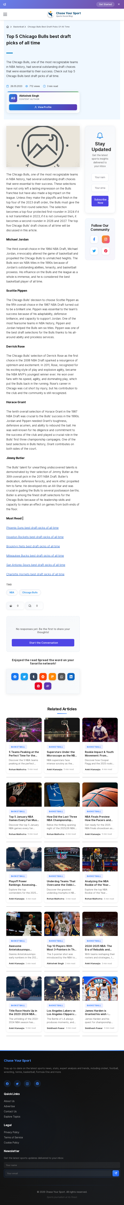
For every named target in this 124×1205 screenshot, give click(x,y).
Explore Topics (12, 1116)
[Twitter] (94, 251)
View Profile (45, 107)
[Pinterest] (106, 251)
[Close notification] (119, 4)
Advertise (9, 1106)
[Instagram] (106, 239)
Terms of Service (13, 1137)
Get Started (105, 4)
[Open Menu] (5, 14)
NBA (12, 592)
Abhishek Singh (29, 95)
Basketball (18, 27)
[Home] (8, 27)
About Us (9, 1101)
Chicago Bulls (30, 592)
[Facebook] (94, 239)
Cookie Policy (11, 1142)
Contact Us (10, 1111)
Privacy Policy (11, 1132)
